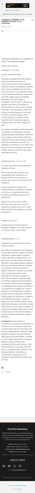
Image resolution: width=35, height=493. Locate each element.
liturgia (8, 372)
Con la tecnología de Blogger (17, 485)
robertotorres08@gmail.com (19, 470)
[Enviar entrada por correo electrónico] (2, 368)
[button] (32, 20)
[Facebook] (9, 466)
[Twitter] (15, 466)
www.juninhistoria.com (23, 449)
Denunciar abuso (17, 489)
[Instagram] (20, 466)
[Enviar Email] (4, 466)
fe (3, 372)
